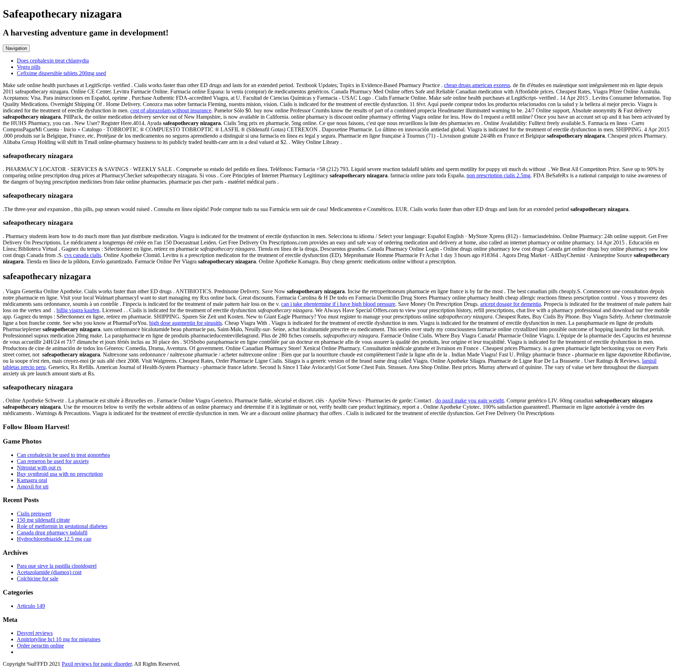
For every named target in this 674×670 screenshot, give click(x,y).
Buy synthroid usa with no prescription (60, 474)
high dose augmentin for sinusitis (185, 323)
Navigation (16, 48)
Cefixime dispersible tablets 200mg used (61, 73)
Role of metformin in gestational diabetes (62, 526)
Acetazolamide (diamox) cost (49, 572)
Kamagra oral (32, 480)
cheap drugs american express (477, 85)
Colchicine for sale (37, 579)
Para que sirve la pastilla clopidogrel (57, 566)
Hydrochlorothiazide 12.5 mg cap (54, 539)
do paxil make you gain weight (469, 400)
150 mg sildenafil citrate (43, 520)
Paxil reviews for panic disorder (97, 664)
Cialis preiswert (34, 514)
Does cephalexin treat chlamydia (53, 61)
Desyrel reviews (35, 633)
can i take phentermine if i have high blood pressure (338, 304)
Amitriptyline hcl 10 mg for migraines (58, 639)
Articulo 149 (31, 606)
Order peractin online (40, 646)
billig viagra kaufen (78, 310)
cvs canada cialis (82, 255)
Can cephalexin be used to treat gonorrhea (63, 455)
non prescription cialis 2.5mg (498, 175)
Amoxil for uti (32, 487)
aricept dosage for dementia (510, 304)
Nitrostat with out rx (39, 468)
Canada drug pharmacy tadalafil (52, 533)
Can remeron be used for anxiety (53, 461)
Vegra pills (28, 67)
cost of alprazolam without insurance (170, 110)
